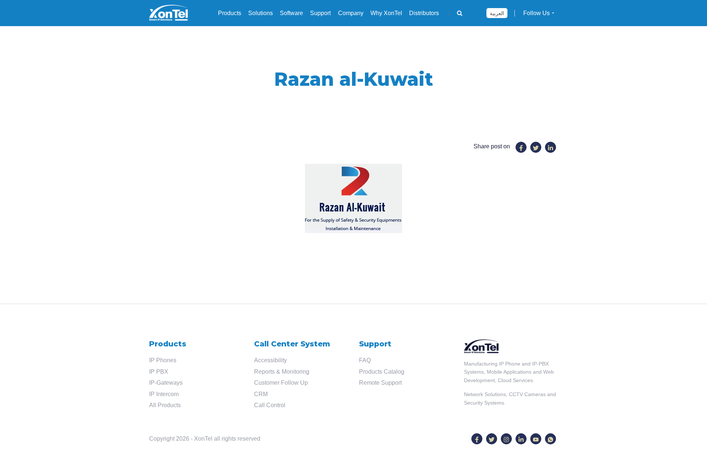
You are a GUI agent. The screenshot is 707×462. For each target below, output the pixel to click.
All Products (165, 405)
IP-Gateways (166, 383)
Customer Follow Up (281, 383)
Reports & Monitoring (281, 371)
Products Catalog (381, 371)
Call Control (269, 405)
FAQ (365, 360)
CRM (261, 394)
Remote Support (380, 383)
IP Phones (162, 360)
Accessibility (270, 360)
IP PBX (158, 371)
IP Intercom (164, 394)
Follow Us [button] (536, 13)
